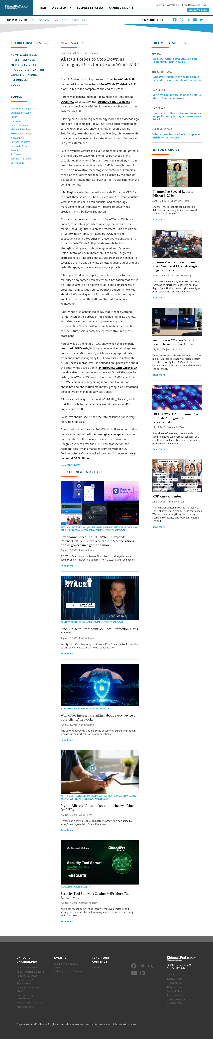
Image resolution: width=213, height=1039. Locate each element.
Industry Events (19, 125)
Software (16, 154)
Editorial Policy (175, 995)
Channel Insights (121, 7)
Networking (17, 137)
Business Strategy (90, 7)
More (85, 20)
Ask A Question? (25, 1006)
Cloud (14, 116)
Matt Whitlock (86, 550)
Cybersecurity (62, 7)
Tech (42, 7)
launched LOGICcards (74, 348)
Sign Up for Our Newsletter (25, 996)
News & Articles (24, 54)
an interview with (117, 368)
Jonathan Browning (181, 275)
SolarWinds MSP (124, 79)
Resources (19, 79)
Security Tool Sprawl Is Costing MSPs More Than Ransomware (96, 895)
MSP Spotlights (24, 64)
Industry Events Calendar (68, 971)
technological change (106, 434)
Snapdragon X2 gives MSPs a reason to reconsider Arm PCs (174, 342)
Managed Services (20, 129)
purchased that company (114, 101)
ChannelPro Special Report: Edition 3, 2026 (172, 193)
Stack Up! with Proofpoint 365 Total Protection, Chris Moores (99, 631)
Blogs (15, 84)
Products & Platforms (29, 69)
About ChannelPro (27, 967)
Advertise (173, 5)
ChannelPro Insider (198, 10)
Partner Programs (20, 141)
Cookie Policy (174, 991)
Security (15, 150)
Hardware (16, 121)
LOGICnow (67, 101)
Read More (67, 565)
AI (33, 20)
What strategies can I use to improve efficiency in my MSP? (176, 135)
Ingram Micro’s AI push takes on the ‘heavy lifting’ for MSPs (98, 807)
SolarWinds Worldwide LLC (118, 84)
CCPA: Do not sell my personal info (179, 1001)
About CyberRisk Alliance (30, 971)
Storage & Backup (21, 158)
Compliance (44, 20)
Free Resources (191, 5)
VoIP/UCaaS (17, 162)
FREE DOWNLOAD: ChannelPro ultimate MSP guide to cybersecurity (175, 418)
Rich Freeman (91, 53)
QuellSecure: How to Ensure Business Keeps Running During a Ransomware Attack (177, 116)
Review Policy (174, 978)
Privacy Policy (174, 987)
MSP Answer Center (21, 133)
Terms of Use (174, 982)
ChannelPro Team (88, 902)
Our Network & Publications (25, 981)
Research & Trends (21, 146)
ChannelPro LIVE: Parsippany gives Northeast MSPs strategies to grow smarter (175, 266)
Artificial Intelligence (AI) (24, 108)
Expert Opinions (24, 74)
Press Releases (23, 59)
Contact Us (173, 974)
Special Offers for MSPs (30, 1002)
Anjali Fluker (85, 814)
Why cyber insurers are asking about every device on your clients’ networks (99, 717)
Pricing (75, 20)
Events (160, 5)
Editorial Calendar (27, 975)
